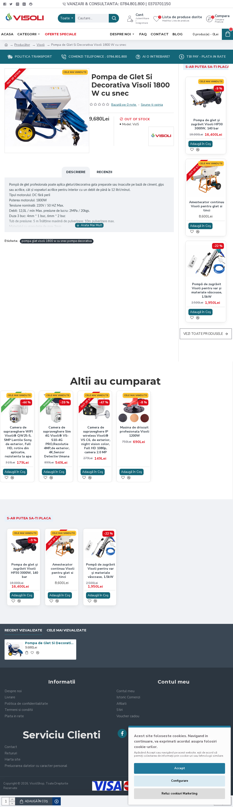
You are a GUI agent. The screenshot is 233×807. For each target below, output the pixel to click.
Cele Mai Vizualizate (66, 630)
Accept (179, 768)
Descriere (75, 172)
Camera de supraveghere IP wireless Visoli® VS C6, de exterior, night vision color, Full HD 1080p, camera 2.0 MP (95, 439)
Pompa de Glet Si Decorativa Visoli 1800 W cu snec (49, 643)
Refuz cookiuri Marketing (180, 794)
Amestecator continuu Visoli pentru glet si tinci (206, 206)
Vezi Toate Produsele (203, 333)
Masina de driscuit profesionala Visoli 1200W (134, 431)
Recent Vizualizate (23, 630)
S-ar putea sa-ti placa (207, 67)
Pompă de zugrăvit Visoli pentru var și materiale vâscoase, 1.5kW (206, 290)
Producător (22, 45)
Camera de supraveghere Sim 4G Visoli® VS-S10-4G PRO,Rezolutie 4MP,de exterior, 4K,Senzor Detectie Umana (57, 442)
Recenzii (104, 172)
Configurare (179, 781)
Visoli (41, 45)
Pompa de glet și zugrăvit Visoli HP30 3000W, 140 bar (207, 124)
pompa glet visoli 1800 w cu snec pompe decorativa (57, 241)
